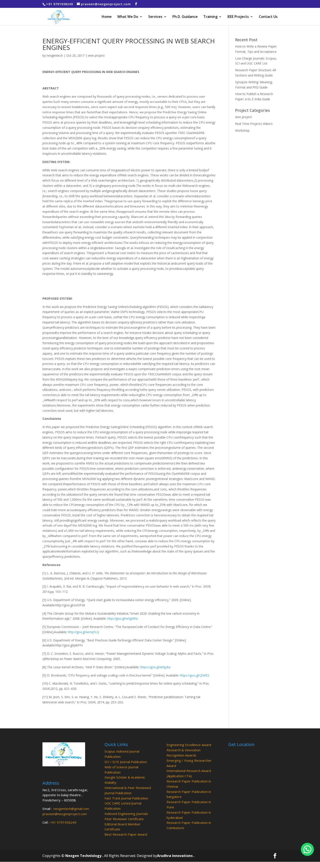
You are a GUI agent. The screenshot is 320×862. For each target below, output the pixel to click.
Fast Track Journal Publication (126, 798)
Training (210, 17)
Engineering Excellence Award (189, 745)
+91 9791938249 (63, 822)
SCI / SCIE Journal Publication (125, 762)
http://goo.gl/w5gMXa (122, 618)
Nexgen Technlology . (84, 855)
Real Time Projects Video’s (254, 124)
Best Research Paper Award (125, 834)
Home (107, 17)
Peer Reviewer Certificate (124, 819)
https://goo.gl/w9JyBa (155, 667)
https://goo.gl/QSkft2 (194, 675)
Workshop (242, 130)
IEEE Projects (238, 17)
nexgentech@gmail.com (71, 808)
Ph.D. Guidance (185, 17)
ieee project (96, 55)
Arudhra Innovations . (175, 855)
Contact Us (268, 17)
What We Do (127, 17)
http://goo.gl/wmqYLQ (83, 632)
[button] (307, 849)
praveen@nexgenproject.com (64, 814)
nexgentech (55, 55)
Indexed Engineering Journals (126, 813)
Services (155, 17)
